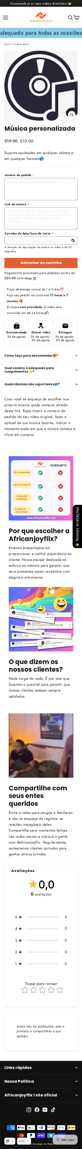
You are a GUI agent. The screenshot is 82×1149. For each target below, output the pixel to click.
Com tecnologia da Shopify (41, 1144)
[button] (41, 917)
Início (7, 44)
